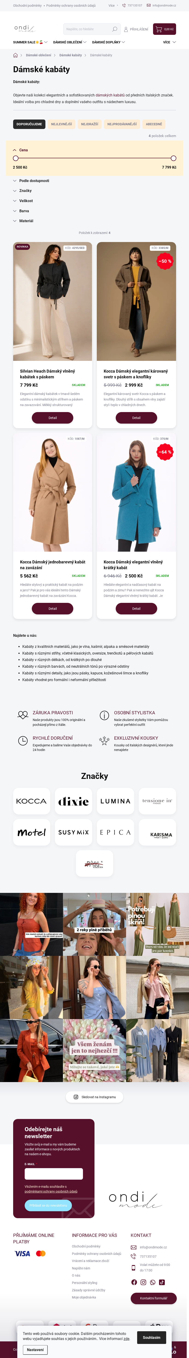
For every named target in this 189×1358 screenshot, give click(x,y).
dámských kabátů (111, 95)
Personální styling (84, 1283)
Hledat (114, 29)
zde (126, 1339)
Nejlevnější (61, 124)
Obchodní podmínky (27, 5)
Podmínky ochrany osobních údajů (71, 5)
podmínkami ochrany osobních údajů (51, 1191)
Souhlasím (151, 1337)
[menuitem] (31, 42)
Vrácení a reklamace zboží (90, 1261)
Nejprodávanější (122, 124)
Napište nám (81, 1268)
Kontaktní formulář (153, 1298)
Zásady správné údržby (88, 1290)
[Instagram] (143, 1281)
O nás (76, 1275)
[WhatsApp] (152, 1281)
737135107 (148, 1256)
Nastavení (35, 1350)
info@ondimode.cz (153, 1247)
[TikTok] (161, 1281)
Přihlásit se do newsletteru (48, 1205)
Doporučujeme (29, 124)
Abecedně (154, 124)
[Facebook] (134, 1281)
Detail (53, 418)
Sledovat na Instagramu (99, 1097)
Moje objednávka (84, 1297)
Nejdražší (89, 124)
